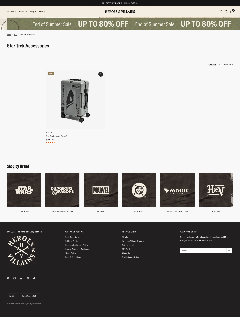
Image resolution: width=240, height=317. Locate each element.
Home (9, 34)
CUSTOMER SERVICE (74, 232)
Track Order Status (72, 237)
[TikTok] (36, 278)
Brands (22, 11)
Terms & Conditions (73, 257)
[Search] (226, 11)
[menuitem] (12, 12)
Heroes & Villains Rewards (133, 241)
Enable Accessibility (130, 257)
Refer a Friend (128, 245)
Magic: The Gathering (177, 211)
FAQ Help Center (71, 241)
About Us (126, 253)
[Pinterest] (30, 278)
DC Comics (139, 211)
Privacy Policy (70, 253)
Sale (41, 11)
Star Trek (50, 133)
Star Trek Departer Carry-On (57, 136)
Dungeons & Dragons (62, 211)
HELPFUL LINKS (129, 232)
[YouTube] (23, 279)
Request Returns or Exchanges (77, 249)
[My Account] (221, 11)
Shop (32, 11)
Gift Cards (126, 249)
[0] (231, 11)
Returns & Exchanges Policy (76, 245)
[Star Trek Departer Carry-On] (75, 99)
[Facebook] (10, 278)
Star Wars (24, 211)
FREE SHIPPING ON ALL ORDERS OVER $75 (122, 3)
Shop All (216, 211)
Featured (10, 11)
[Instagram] (16, 278)
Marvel (100, 211)
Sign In (125, 237)
